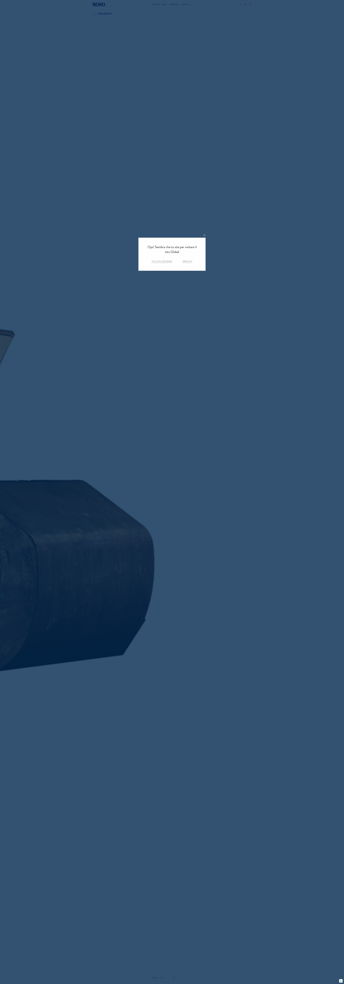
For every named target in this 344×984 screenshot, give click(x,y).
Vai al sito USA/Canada (162, 261)
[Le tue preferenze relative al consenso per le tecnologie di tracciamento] (341, 981)
